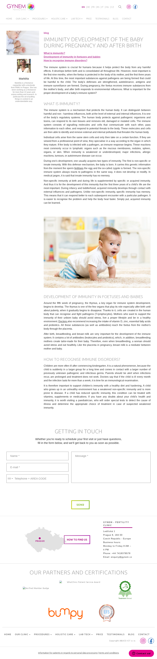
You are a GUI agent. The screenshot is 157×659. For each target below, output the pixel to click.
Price (89, 18)
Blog (115, 18)
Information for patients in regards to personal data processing (68, 653)
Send (80, 504)
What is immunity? (54, 53)
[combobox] (10, 478)
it (102, 7)
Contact (126, 18)
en (83, 7)
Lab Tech (76, 18)
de (88, 7)
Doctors (62, 321)
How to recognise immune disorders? (65, 60)
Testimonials (102, 18)
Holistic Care (58, 18)
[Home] (21, 6)
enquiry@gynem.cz (121, 557)
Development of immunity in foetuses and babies (72, 57)
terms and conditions (109, 653)
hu (107, 7)
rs (98, 7)
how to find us (77, 539)
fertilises (78, 168)
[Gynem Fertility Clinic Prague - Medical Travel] (82, 590)
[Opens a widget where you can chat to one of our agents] (141, 653)
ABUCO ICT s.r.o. (128, 641)
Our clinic (21, 18)
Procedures (39, 18)
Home (9, 18)
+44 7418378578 (121, 553)
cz (112, 7)
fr (93, 7)
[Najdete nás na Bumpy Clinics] (66, 613)
